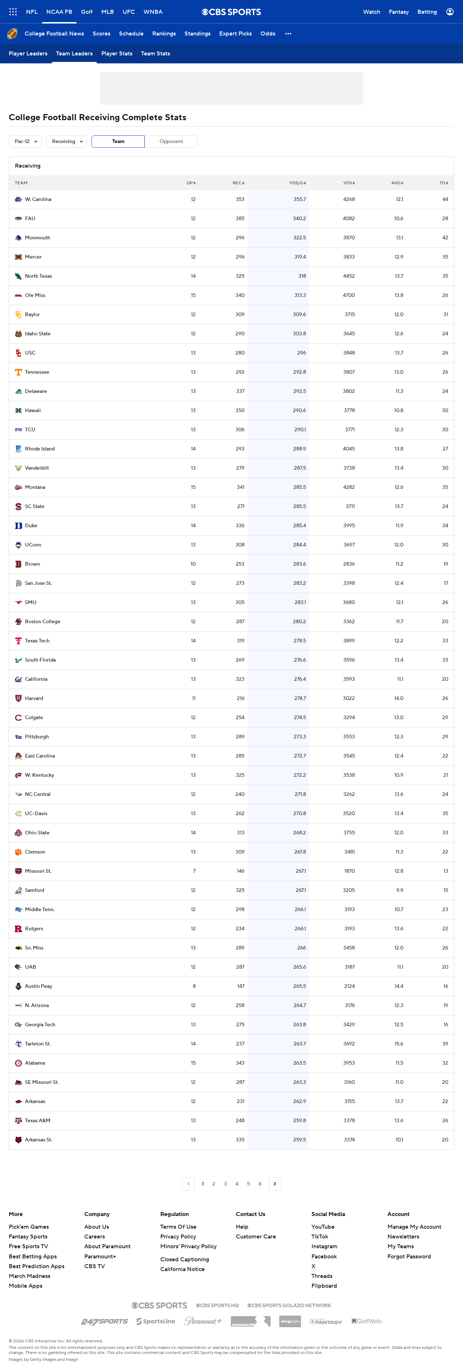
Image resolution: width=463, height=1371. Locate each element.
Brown (32, 564)
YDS (347, 183)
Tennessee (37, 372)
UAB (30, 967)
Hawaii (33, 410)
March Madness (29, 1276)
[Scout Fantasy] (326, 1321)
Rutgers (34, 929)
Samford (34, 890)
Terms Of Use (178, 1226)
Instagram (324, 1246)
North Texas (38, 276)
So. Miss (34, 948)
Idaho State (38, 334)
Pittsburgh (37, 737)
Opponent (171, 141)
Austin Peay (38, 986)
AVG (395, 183)
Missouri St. (38, 871)
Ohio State (37, 833)
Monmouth (37, 238)
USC (30, 353)
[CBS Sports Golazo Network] (289, 1304)
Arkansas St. (38, 1140)
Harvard (34, 698)
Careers (94, 1236)
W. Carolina (38, 199)
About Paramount (107, 1246)
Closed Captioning (184, 1259)
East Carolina (40, 756)
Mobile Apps (25, 1286)
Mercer (33, 257)
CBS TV (94, 1266)
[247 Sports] (104, 1320)
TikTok (319, 1236)
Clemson (35, 852)
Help (242, 1226)
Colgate (34, 717)
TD (442, 183)
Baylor (32, 314)
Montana (35, 487)
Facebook (324, 1256)
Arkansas (35, 1101)
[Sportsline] (156, 1320)
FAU (30, 218)
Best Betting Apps (33, 1256)
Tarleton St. (38, 1044)
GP (190, 183)
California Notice (182, 1269)
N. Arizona (37, 1005)
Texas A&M (37, 1121)
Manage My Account (414, 1226)
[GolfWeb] (367, 1321)
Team (118, 141)
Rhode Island (40, 449)
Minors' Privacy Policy (188, 1246)
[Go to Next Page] (274, 1184)
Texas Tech (37, 641)
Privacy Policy (178, 1236)
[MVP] (290, 1318)
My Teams (400, 1246)
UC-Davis (36, 813)
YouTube (323, 1226)
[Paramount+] (203, 1319)
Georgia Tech (40, 1025)
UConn (33, 545)
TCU (30, 430)
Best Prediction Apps (36, 1266)
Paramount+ (100, 1256)
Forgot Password (409, 1256)
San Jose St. (38, 583)
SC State (34, 506)
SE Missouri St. (42, 1082)
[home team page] (18, 199)
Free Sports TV (28, 1246)
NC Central (38, 794)
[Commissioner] (251, 1318)
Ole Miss (35, 295)
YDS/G (296, 183)
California (36, 679)
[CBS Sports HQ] (217, 1304)
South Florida (40, 660)
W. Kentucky (39, 775)
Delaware (36, 391)
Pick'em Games (29, 1226)
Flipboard (324, 1286)
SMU (31, 602)
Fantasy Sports (28, 1236)
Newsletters (403, 1236)
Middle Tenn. (40, 909)
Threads (321, 1276)
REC (237, 183)
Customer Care (256, 1236)
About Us (96, 1226)
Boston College (42, 622)
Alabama (35, 1063)
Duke (31, 526)
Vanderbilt (37, 468)
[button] (13, 12)
